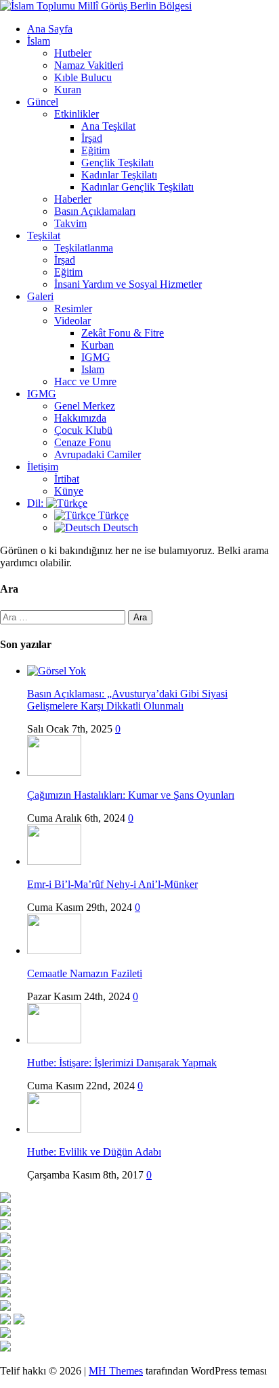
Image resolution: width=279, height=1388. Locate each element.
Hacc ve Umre (85, 381)
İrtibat (66, 479)
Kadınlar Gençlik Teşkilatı (137, 187)
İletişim (42, 466)
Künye (68, 491)
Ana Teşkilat (108, 126)
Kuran (67, 89)
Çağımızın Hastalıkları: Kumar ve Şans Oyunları (130, 795)
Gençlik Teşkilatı (117, 162)
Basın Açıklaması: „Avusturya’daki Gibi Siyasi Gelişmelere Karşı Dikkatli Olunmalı (127, 700)
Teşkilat (43, 235)
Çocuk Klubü (83, 430)
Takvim (70, 223)
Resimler (73, 308)
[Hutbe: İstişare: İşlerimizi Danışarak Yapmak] (54, 1039)
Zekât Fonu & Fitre (122, 333)
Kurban (97, 345)
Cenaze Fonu (82, 442)
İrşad (91, 138)
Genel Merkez (84, 406)
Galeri (40, 296)
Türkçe (112, 515)
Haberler (72, 199)
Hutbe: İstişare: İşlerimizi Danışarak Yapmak (122, 1062)
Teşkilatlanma (83, 247)
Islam (92, 369)
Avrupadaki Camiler (97, 454)
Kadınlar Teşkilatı (119, 174)
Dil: (36, 503)
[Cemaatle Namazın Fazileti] (54, 950)
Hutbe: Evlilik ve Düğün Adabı (94, 1152)
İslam (38, 41)
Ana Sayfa (49, 28)
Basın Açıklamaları (94, 211)
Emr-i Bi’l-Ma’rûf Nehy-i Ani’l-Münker (112, 884)
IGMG (95, 357)
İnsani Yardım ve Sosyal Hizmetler (128, 284)
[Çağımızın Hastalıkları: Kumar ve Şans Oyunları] (54, 772)
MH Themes (116, 1371)
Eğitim (95, 150)
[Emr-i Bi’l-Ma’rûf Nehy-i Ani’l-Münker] (54, 861)
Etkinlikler (76, 114)
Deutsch (119, 527)
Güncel (42, 101)
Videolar (72, 320)
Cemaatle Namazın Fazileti (84, 973)
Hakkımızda (80, 418)
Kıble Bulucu (83, 77)
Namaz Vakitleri (88, 65)
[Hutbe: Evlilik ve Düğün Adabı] (54, 1129)
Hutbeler (72, 53)
